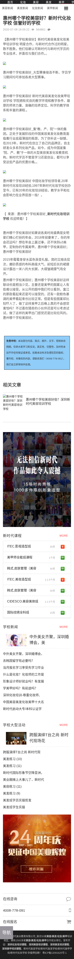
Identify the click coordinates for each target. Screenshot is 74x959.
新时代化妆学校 (18, 953)
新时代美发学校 (49, 948)
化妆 (23, 2)
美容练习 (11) (12, 786)
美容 (36, 2)
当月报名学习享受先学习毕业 (23, 667)
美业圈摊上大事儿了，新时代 (23, 779)
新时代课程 (12, 536)
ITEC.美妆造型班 (31, 579)
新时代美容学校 (31, 948)
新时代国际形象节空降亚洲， (23, 772)
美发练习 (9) (11, 793)
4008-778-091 (14, 910)
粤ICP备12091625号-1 (54, 953)
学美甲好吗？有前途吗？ (20, 688)
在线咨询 (10, 899)
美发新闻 (22, 8)
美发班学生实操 (14, 807)
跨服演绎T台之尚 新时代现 (21, 752)
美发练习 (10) (12, 759)
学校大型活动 (14, 725)
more (64, 535)
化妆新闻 (37, 8)
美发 (49, 2)
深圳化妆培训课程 (16, 944)
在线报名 (10, 922)
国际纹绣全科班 (31, 612)
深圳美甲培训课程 (11, 948)
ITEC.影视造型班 (31, 546)
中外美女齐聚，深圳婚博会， (23, 654)
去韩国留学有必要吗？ (19, 660)
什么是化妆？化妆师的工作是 (23, 674)
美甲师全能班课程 (31, 557)
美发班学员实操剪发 (20, 800)
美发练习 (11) (12, 766)
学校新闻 (10, 627)
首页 (10, 2)
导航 (6, 932)
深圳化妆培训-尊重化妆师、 (22, 695)
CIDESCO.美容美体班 (31, 601)
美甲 (62, 2)
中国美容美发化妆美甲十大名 (23, 702)
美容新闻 (7, 8)
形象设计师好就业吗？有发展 (23, 681)
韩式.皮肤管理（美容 (31, 568)
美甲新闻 (52, 8)
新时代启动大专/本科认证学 (22, 709)
